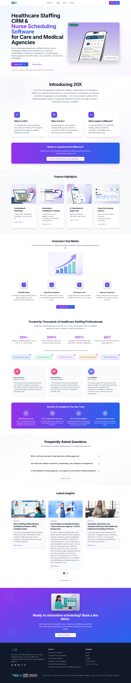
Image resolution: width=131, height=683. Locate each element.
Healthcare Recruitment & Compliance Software (64, 667)
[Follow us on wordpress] (25, 665)
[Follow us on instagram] (22, 665)
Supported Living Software (57, 655)
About (64, 3)
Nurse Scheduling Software (57, 664)
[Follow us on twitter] (12, 665)
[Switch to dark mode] (106, 3)
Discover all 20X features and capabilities (64, 159)
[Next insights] (119, 537)
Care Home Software (55, 658)
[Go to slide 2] (67, 573)
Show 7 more (65, 478)
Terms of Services (91, 664)
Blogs (58, 3)
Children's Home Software (57, 661)
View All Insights (64, 580)
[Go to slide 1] (64, 573)
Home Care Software (55, 653)
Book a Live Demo (64, 635)
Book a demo (114, 3)
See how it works (64, 307)
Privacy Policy (90, 661)
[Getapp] (25, 675)
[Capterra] (16, 675)
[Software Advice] (33, 675)
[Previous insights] (12, 537)
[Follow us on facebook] (15, 665)
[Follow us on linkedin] (19, 665)
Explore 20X (18, 64)
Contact (71, 3)
